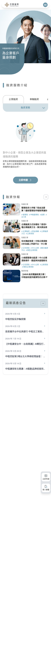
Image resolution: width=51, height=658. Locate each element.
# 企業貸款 (30, 234)
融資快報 (24, 271)
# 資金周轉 (35, 231)
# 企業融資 (25, 231)
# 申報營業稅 (34, 215)
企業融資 (13, 99)
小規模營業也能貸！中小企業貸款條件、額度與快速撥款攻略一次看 (34, 260)
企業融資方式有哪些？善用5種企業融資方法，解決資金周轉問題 (34, 227)
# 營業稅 (24, 215)
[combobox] (25, 107)
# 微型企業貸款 (31, 250)
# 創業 (42, 215)
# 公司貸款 (25, 248)
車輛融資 (34, 99)
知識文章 (24, 204)
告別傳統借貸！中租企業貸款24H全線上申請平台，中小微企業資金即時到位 (34, 244)
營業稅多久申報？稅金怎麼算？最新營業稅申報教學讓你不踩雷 (34, 210)
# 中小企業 (35, 248)
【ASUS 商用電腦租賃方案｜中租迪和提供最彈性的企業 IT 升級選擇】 (34, 277)
